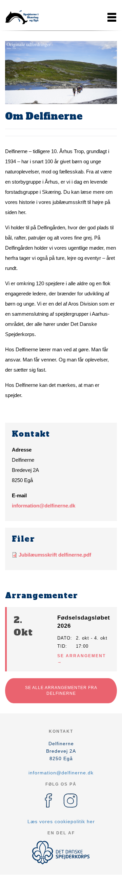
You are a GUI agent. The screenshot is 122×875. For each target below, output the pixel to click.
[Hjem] (22, 17)
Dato (63, 638)
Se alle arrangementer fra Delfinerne (61, 690)
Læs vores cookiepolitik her (61, 821)
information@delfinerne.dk (43, 505)
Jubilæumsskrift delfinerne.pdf (55, 555)
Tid (61, 646)
